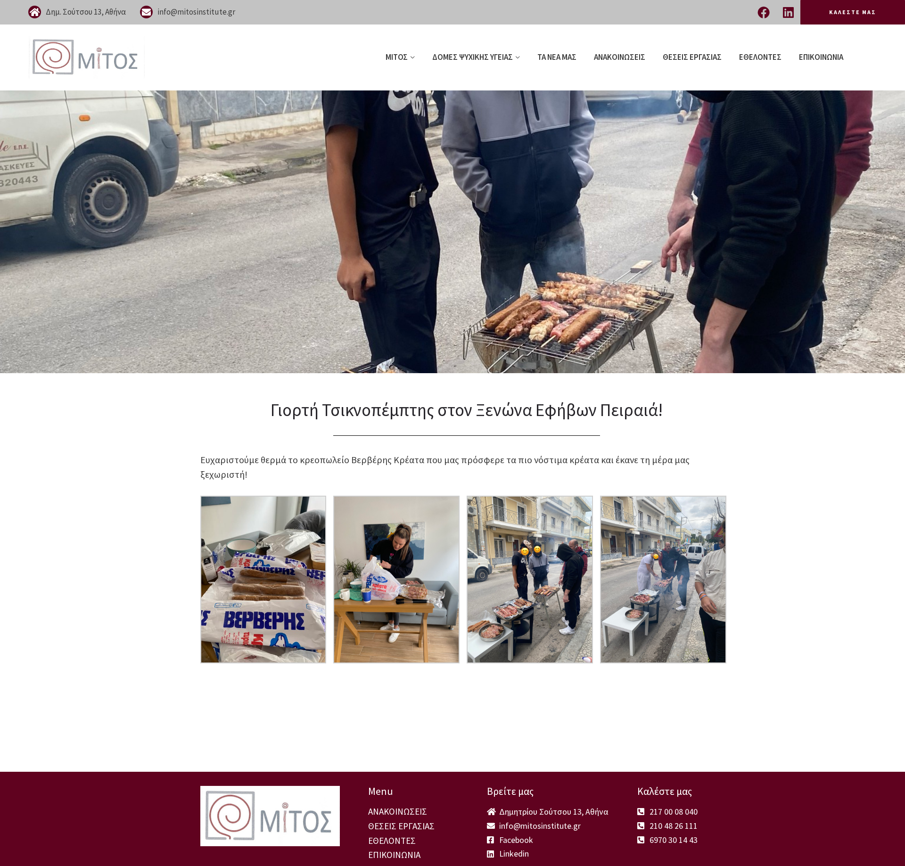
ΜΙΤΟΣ (397, 57)
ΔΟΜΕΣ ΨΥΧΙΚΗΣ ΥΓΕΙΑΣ (472, 57)
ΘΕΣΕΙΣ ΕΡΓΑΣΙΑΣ (692, 57)
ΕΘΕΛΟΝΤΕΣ (760, 57)
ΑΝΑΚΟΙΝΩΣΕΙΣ (619, 57)
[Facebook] (763, 12)
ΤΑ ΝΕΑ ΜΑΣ (556, 57)
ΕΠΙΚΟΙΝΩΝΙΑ (821, 57)
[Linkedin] (788, 12)
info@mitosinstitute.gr (196, 12)
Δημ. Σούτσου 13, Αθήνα (86, 12)
